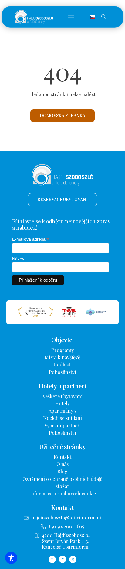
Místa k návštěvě (62, 357)
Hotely (62, 403)
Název (18, 258)
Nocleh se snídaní (62, 418)
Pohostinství (62, 372)
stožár (62, 486)
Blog (62, 471)
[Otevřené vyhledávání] (104, 17)
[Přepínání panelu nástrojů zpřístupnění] (11, 557)
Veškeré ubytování (62, 396)
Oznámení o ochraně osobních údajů (62, 479)
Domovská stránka (62, 115)
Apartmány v (63, 411)
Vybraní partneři (62, 425)
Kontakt (62, 457)
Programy (62, 350)
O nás (62, 464)
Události (62, 364)
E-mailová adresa (30, 239)
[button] (71, 17)
